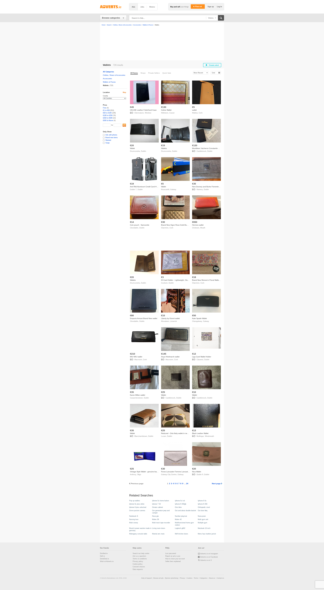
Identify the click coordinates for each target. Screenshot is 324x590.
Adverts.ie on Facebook (209, 557)
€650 (194, 222)
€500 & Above (108, 120)
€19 (132, 183)
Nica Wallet (196, 472)
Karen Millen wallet (137, 395)
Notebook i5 (133, 516)
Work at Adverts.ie (107, 561)
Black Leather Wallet (200, 433)
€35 (194, 183)
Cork (200, 113)
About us (212, 578)
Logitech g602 (180, 528)
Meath (202, 228)
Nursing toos (133, 519)
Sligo (139, 474)
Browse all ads (158, 578)
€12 (194, 354)
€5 (193, 107)
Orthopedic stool (204, 507)
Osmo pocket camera (137, 510)
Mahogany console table (138, 534)
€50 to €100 (107, 113)
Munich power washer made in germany (140, 529)
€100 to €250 (107, 115)
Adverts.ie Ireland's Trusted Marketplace (113, 7)
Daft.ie (102, 556)
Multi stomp (133, 523)
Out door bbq (202, 510)
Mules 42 (178, 519)
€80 (132, 315)
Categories (203, 578)
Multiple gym (202, 523)
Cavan (172, 113)
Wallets (164, 148)
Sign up (211, 7)
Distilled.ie (104, 553)
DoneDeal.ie (104, 559)
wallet (194, 110)
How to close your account (175, 559)
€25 (163, 392)
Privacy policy (138, 561)
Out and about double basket (185, 510)
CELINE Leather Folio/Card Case (143, 110)
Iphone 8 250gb (180, 504)
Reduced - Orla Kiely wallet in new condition (178, 433)
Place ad (198, 6)
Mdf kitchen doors (181, 534)
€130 (163, 107)
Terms (196, 578)
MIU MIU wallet (136, 357)
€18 (194, 277)
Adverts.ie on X (206, 560)
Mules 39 (155, 519)
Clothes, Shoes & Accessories (114, 75)
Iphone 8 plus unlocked (137, 507)
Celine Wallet (166, 110)
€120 (194, 145)
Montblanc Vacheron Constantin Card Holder (210, 148)
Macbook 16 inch (204, 528)
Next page (216, 484)
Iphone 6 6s (202, 501)
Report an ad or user (172, 556)
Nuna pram (202, 516)
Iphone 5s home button (160, 501)
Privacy (182, 578)
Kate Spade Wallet (199, 318)
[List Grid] (215, 73)
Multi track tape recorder (161, 523)
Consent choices (139, 567)
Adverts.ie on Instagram (209, 554)
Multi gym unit (203, 519)
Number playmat (181, 516)
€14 (132, 222)
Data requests (138, 569)
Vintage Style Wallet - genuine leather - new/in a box (151, 472)
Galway (173, 189)
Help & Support (146, 578)
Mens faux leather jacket (207, 534)
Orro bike (178, 507)
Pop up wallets (134, 501)
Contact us (220, 578)
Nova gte (155, 516)
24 (187, 484)
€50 (194, 315)
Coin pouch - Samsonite (139, 225)
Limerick (173, 321)
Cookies (189, 578)
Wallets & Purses (109, 82)
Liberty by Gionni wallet (170, 318)
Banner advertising (171, 578)
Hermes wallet (198, 225)
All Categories (108, 72)
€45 (132, 107)
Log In (219, 7)
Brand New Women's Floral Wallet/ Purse (208, 280)
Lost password (170, 553)
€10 (163, 315)
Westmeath (209, 436)
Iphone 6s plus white (136, 504)
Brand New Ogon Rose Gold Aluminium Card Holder (182, 225)
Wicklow (148, 113)
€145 (163, 354)
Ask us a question (139, 556)
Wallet (132, 148)
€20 (132, 145)
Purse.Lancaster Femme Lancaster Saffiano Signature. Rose (185, 472)
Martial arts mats (158, 534)
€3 (162, 277)
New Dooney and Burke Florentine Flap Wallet (210, 187)
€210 (132, 354)
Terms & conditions (140, 559)
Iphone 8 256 (202, 504)
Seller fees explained (173, 561)
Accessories (107, 79)
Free (104, 108)
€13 (194, 430)
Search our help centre (141, 553)
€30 (163, 222)
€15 (163, 145)
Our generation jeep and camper (161, 512)
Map (124, 92)
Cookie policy (138, 564)
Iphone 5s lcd (180, 501)
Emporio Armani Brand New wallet (143, 318)
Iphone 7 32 (156, 504)
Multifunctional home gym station (184, 524)
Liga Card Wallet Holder (201, 357)
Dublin (143, 151)
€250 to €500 (107, 118)
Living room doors (158, 528)
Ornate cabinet (157, 507)
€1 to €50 (106, 110)
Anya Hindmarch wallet (170, 357)
